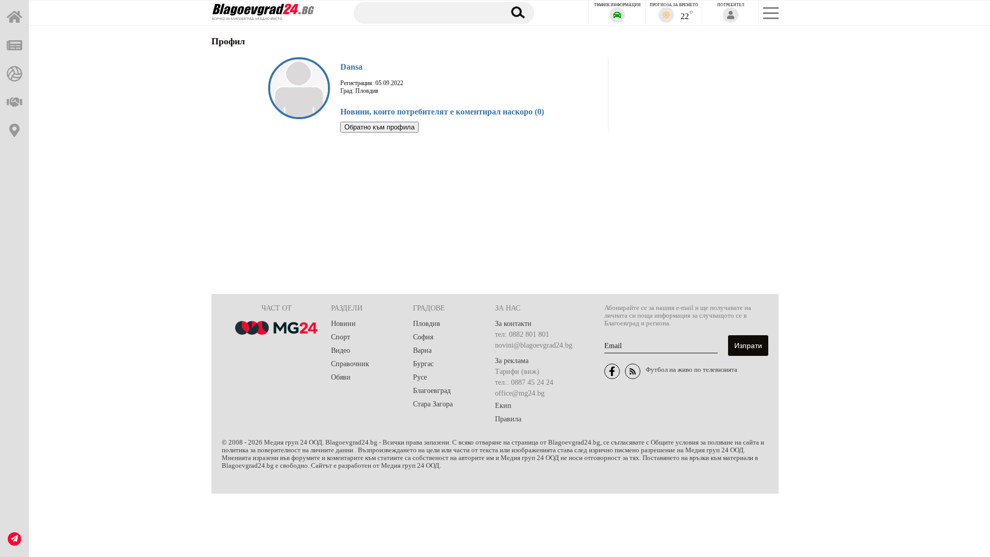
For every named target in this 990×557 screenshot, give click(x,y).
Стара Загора (433, 404)
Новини (343, 323)
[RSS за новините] (632, 371)
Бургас (423, 364)
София (423, 337)
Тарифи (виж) (517, 371)
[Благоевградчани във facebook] (612, 371)
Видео (340, 350)
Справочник (350, 364)
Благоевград (432, 391)
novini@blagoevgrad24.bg (533, 345)
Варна (422, 350)
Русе (420, 377)
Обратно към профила (379, 127)
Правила (508, 419)
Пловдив (426, 323)
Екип (503, 405)
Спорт (340, 337)
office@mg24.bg (519, 393)
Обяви (341, 377)
